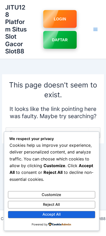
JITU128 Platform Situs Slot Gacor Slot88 (16, 29)
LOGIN (60, 19)
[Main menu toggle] (95, 29)
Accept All (51, 214)
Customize (51, 194)
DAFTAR (60, 40)
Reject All (51, 204)
